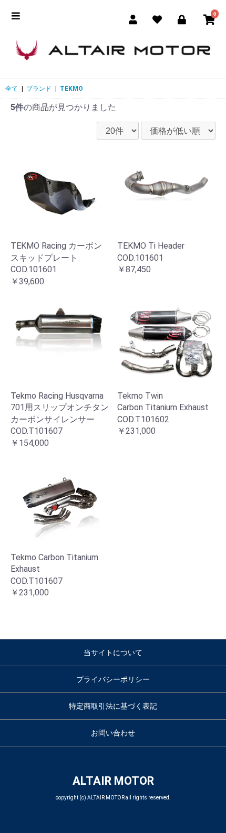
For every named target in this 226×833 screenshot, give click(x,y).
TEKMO (71, 88)
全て (11, 88)
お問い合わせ (113, 733)
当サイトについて (113, 652)
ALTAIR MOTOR (113, 780)
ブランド (39, 88)
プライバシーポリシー (113, 679)
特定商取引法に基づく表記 (113, 706)
